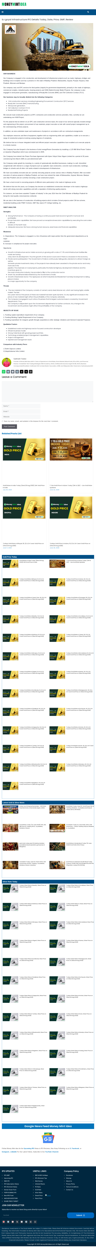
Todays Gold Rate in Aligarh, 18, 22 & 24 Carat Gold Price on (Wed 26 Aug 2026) (31, 672)
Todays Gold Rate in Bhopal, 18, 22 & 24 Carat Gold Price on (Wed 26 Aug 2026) (31, 580)
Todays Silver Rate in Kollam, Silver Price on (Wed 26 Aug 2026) (79, 996)
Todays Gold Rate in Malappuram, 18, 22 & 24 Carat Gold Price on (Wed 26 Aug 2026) (79, 691)
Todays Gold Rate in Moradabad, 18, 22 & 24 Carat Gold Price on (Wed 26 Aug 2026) (80, 654)
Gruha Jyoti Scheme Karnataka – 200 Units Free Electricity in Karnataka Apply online (32, 807)
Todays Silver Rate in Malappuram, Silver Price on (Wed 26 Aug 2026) (78, 959)
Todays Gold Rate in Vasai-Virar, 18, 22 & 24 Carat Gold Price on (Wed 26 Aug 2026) (32, 598)
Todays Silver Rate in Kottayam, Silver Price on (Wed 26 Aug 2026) (79, 978)
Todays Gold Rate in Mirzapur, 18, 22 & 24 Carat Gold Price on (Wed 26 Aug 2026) (32, 654)
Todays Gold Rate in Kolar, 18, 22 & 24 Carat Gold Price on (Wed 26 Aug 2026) (79, 746)
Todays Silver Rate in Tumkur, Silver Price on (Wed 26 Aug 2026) (32, 1014)
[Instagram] (30, 371)
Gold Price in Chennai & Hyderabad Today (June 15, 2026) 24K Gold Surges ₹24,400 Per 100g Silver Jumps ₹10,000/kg (80, 863)
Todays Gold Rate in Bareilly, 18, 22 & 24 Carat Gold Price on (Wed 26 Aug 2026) (31, 617)
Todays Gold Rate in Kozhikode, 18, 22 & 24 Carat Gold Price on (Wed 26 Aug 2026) (32, 691)
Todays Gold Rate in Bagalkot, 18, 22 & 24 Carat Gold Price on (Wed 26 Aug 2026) (32, 783)
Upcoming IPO (29, 1148)
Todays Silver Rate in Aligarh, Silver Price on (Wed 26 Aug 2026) (32, 941)
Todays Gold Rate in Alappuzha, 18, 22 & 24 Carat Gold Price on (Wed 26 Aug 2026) (32, 728)
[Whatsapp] (3, 371)
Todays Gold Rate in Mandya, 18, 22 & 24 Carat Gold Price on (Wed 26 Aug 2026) (78, 765)
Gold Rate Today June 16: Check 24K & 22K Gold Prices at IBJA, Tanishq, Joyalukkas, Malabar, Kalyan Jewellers (32, 863)
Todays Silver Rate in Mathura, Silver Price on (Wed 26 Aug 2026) (33, 904)
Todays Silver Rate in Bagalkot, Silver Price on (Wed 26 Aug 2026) (33, 1051)
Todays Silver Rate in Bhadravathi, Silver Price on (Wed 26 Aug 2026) (33, 1033)
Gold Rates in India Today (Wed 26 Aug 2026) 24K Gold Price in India (31, 561)
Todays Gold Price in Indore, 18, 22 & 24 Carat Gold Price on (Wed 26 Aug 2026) (78, 580)
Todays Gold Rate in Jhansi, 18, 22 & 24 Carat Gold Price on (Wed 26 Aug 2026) (78, 635)
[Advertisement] (48, 1222)
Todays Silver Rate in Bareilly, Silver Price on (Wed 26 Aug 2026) (32, 886)
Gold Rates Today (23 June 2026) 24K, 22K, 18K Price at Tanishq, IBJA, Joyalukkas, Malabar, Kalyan (32, 826)
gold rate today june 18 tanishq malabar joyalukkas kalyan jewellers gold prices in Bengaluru (32, 844)
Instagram (5, 1152)
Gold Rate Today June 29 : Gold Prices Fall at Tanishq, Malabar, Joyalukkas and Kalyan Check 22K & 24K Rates (80, 807)
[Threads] (21, 371)
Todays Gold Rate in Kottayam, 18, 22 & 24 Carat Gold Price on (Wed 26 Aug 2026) (79, 709)
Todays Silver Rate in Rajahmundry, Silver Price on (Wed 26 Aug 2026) (32, 1106)
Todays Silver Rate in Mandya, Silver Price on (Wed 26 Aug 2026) (79, 1033)
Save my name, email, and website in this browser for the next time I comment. (31, 421)
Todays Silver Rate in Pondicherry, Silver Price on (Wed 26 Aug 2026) (80, 1069)
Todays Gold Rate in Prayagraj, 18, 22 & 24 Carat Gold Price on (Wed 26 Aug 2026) (79, 598)
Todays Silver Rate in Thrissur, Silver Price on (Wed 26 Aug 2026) (32, 1088)
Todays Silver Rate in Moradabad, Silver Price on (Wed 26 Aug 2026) (80, 923)
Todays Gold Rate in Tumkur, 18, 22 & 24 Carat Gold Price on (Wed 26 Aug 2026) (31, 746)
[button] (2, 11)
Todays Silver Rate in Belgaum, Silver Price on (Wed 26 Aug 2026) (80, 1088)
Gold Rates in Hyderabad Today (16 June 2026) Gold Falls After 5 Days (79, 844)
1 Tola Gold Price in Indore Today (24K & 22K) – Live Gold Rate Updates (78, 561)
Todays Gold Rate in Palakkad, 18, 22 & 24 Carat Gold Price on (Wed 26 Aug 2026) (32, 709)
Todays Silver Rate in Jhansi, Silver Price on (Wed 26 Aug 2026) (79, 904)
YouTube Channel (51, 1152)
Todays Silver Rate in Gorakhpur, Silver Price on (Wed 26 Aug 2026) (79, 886)
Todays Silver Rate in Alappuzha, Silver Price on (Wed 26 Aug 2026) (32, 996)
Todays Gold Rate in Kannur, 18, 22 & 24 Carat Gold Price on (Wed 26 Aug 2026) (78, 672)
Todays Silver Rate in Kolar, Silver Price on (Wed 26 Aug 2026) (79, 1014)
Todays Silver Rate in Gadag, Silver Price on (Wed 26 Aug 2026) (79, 1051)
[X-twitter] (26, 371)
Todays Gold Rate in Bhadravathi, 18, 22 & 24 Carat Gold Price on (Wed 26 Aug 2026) (33, 765)
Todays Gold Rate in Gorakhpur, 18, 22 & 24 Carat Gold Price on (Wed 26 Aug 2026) (79, 617)
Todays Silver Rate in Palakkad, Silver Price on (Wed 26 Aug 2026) (32, 978)
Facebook (75, 1148)
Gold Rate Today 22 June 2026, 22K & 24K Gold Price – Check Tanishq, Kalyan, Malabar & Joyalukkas (80, 826)
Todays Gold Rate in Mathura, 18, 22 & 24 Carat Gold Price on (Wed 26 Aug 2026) (32, 635)
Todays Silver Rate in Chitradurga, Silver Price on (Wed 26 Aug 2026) (31, 1069)
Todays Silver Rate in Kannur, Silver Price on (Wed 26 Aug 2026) (79, 941)
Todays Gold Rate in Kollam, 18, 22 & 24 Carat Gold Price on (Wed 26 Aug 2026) (78, 728)
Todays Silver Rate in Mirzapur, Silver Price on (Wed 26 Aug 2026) (33, 923)
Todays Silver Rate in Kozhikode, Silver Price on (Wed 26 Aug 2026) (32, 959)
